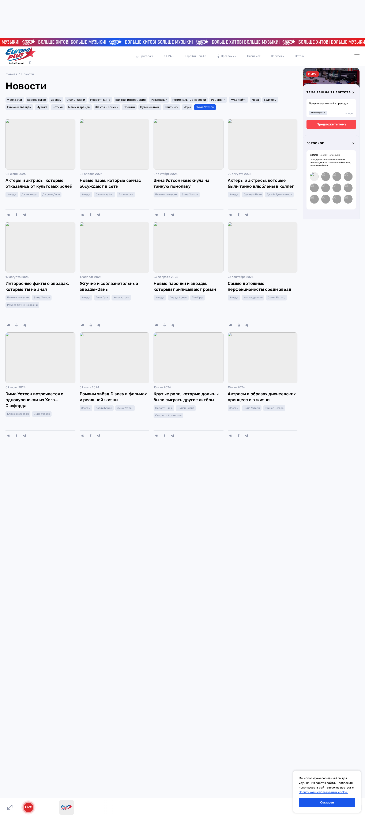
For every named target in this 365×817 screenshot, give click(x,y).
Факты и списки (106, 107)
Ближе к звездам (19, 107)
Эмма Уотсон (205, 107)
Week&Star (14, 100)
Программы (229, 56)
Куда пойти (238, 100)
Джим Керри (29, 194)
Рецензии (218, 100)
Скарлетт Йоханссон (168, 415)
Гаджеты (270, 100)
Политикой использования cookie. (323, 792)
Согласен (327, 802)
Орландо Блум (253, 194)
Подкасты (277, 56)
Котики (58, 107)
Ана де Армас (178, 297)
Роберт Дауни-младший (22, 304)
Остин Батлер (276, 297)
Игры (187, 107)
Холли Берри (104, 407)
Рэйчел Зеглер (274, 407)
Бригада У (146, 56)
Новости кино (100, 100)
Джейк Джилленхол (279, 194)
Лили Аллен (125, 194)
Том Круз (198, 297)
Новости (27, 74)
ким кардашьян (253, 297)
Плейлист (254, 56)
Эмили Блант (186, 407)
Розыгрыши (159, 100)
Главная (11, 74)
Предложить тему (331, 124)
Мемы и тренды (79, 107)
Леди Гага (102, 297)
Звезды (56, 100)
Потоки (300, 56)
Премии (129, 107)
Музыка (42, 107)
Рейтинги (171, 107)
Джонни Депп (51, 194)
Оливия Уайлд (104, 194)
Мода (255, 100)
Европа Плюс (36, 100)
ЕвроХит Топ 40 (195, 56)
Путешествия (149, 107)
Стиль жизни (76, 100)
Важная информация (130, 100)
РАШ (171, 56)
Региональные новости (189, 100)
